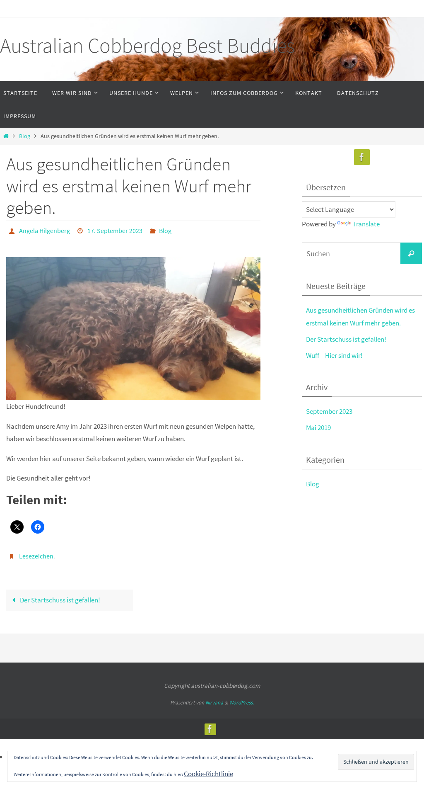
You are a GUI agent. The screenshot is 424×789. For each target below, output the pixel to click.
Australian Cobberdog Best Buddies (147, 45)
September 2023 (329, 411)
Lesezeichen (36, 553)
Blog (24, 136)
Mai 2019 (318, 427)
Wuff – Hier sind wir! (334, 355)
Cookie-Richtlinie (208, 773)
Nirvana (214, 698)
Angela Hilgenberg (44, 230)
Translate (366, 223)
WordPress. (241, 698)
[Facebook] (362, 157)
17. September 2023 (114, 230)
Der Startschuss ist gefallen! (59, 595)
